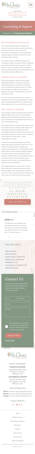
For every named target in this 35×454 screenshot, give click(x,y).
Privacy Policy (17, 17)
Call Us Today (17, 202)
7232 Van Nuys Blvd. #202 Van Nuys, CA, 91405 (17, 371)
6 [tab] (23, 237)
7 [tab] (26, 237)
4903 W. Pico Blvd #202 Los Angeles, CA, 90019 (17, 380)
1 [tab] (9, 237)
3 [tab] (15, 237)
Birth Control (11, 254)
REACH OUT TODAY (13, 335)
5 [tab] (20, 237)
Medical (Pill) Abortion (14, 260)
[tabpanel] (17, 226)
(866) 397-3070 (19, 14)
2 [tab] (12, 237)
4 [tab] (17, 237)
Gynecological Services (15, 257)
